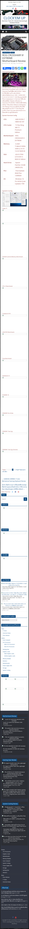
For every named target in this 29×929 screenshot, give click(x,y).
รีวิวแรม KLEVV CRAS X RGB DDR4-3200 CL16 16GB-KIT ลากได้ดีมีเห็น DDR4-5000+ (13, 607)
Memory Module (7, 658)
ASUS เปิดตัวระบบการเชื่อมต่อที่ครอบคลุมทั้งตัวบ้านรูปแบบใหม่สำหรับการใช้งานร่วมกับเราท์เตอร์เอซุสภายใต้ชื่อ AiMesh (14, 487)
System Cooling (6, 670)
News (2, 629)
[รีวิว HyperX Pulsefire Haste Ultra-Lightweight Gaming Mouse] (14, 763)
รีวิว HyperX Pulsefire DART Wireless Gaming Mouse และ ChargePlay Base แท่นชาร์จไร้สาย (14, 793)
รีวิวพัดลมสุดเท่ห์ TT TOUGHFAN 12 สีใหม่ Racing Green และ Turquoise (13, 810)
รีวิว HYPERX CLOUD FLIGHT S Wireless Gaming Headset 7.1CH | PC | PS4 (12, 784)
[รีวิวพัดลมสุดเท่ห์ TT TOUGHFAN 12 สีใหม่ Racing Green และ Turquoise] (14, 807)
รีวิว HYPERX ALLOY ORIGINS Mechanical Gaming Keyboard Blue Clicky (13, 775)
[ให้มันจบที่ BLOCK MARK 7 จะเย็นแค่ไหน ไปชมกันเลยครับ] (14, 816)
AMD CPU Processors (9, 644)
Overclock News (7, 633)
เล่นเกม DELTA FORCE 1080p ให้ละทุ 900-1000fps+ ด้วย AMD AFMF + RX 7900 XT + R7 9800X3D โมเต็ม (13, 597)
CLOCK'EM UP (14, 18)
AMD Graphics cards (9, 653)
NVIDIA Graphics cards (9, 656)
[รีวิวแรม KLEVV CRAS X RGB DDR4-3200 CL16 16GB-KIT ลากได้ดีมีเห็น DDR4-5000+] (14, 604)
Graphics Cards (6, 651)
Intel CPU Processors (9, 646)
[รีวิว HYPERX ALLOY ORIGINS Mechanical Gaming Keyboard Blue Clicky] (14, 772)
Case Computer (6, 640)
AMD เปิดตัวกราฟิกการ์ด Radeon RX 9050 (11, 905)
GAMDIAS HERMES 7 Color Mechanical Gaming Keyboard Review (14, 480)
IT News (5, 630)
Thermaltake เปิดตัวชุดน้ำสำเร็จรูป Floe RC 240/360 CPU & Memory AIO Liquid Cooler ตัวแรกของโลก (14, 830)
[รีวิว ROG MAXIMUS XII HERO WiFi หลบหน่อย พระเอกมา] (14, 746)
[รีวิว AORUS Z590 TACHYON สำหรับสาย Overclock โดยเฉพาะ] (14, 728)
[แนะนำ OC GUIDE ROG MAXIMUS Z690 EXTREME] (14, 719)
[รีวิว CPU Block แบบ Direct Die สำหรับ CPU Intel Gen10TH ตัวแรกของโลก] (14, 836)
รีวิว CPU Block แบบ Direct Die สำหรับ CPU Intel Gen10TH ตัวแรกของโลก (13, 840)
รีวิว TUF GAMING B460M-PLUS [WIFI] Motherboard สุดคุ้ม (12, 740)
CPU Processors (7, 642)
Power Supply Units (7, 665)
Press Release (6, 635)
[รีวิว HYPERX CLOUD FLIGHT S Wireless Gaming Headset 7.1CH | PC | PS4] (14, 781)
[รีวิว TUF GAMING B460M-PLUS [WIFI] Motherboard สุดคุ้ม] (14, 737)
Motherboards (6, 52)
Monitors (5, 661)
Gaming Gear (6, 649)
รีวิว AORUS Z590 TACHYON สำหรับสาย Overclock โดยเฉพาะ (12, 731)
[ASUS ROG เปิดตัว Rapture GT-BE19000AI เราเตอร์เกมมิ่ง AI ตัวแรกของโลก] (14, 583)
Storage (5, 668)
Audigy (14, 63)
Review (12, 52)
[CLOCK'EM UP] (14, 11)
